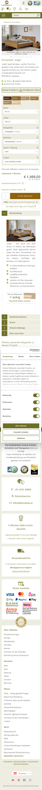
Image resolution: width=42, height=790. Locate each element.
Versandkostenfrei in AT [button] (11, 183)
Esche (15, 102)
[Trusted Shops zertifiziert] (29, 3)
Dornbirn (7, 680)
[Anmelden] (20, 9)
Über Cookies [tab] (34, 356)
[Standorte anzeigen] (14, 9)
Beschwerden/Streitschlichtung (16, 752)
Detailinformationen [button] (18, 317)
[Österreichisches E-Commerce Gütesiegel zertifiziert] (36, 3)
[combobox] (26, 15)
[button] (23, 3)
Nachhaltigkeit (9, 711)
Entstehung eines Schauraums (16, 655)
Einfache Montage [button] (17, 328)
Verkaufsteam (9, 641)
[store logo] (7, 3)
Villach (6, 676)
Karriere (7, 648)
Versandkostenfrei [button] (21, 558)
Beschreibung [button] (16, 213)
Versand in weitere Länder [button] (12, 190)
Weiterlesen (15, 76)
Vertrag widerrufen (11, 735)
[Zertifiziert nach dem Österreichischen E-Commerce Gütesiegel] (13, 469)
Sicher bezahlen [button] (21, 588)
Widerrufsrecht (10, 732)
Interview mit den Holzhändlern (16, 718)
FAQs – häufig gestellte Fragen (16, 693)
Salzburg (7, 673)
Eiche (15, 98)
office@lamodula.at (23, 503)
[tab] (21, 213)
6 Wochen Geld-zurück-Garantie (17, 700)
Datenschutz (9, 742)
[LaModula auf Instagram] (30, 780)
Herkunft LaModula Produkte (15, 714)
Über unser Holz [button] (17, 333)
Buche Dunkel (8, 98)
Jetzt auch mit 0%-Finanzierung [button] (19, 202)
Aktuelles (7, 645)
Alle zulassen (20, 426)
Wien (6, 666)
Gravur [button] (12, 322)
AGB (6, 739)
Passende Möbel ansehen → (21, 301)
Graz (6, 669)
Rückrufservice (22, 496)
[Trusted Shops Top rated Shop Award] (34, 469)
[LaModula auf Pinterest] (18, 780)
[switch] (36, 402)
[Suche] (38, 15)
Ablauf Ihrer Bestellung (13, 697)
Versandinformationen (13, 707)
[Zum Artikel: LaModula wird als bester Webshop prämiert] (21, 622)
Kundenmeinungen (11, 634)
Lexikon (7, 721)
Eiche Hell (25, 98)
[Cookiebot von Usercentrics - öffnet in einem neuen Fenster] (29, 350)
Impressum (8, 749)
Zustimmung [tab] (8, 356)
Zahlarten (8, 704)
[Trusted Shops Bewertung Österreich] (24, 469)
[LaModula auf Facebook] (24, 780)
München (8, 683)
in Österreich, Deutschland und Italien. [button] (21, 567)
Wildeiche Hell (8, 102)
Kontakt (7, 638)
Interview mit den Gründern (15, 652)
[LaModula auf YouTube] (12, 780)
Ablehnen (21, 438)
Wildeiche (34, 98)
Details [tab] (21, 356)
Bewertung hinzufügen (12, 22)
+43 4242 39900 (22, 489)
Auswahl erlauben (21, 432)
